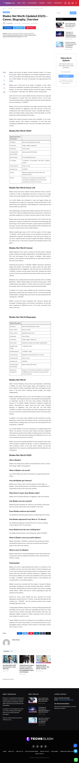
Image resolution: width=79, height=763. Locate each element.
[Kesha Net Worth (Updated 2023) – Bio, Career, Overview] (43, 659)
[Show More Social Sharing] (37, 27)
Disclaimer (54, 751)
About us (11, 751)
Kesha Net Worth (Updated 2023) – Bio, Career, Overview (42, 667)
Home (18, 3)
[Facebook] (4, 76)
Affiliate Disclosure (31, 751)
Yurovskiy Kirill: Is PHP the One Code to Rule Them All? (9, 667)
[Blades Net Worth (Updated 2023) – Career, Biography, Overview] (27, 53)
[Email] (4, 92)
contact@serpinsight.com (65, 699)
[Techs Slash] (9, 3)
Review (49, 3)
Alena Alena (10, 23)
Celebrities (6, 12)
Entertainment (32, 3)
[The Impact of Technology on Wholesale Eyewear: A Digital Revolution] (60, 34)
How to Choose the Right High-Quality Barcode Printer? (70, 25)
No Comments (26, 23)
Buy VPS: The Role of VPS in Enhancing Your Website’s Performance (70, 45)
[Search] (76, 3)
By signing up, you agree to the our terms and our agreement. (66, 81)
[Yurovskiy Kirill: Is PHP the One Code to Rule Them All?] (10, 659)
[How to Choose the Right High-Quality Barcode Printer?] (60, 25)
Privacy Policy (44, 751)
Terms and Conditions (67, 751)
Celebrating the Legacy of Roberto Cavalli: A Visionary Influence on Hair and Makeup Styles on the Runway (26, 669)
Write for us (39, 753)
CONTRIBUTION (58, 3)
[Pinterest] (4, 88)
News (23, 3)
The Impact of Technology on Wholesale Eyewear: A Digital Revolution (70, 34)
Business (42, 3)
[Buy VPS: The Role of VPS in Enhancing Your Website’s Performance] (60, 44)
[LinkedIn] (4, 84)
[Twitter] (4, 80)
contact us (19, 751)
